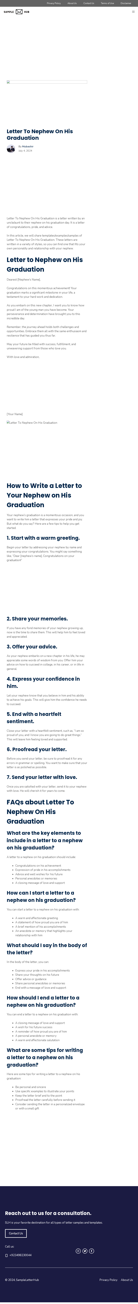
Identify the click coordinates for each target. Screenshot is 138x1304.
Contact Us (88, 3)
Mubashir (27, 146)
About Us (72, 3)
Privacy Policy (54, 3)
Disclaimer (126, 3)
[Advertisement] (47, 55)
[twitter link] (85, 1251)
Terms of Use (107, 3)
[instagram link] (78, 1251)
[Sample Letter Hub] (18, 12)
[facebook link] (91, 1251)
